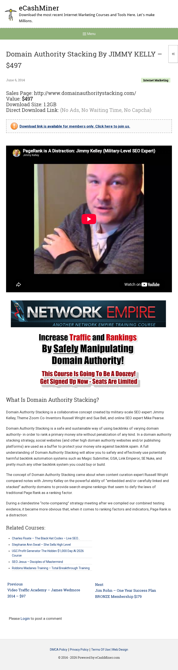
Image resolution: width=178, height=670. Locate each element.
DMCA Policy (58, 650)
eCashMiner (39, 7)
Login (25, 618)
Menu (91, 34)
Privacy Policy (79, 650)
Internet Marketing (155, 80)
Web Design (120, 650)
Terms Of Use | (101, 650)
